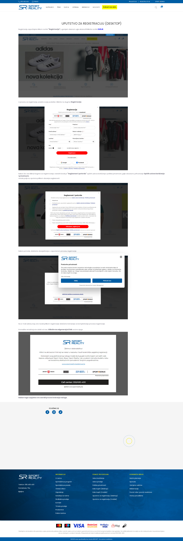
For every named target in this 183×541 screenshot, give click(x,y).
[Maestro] (67, 526)
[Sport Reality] (30, 7)
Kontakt (58, 503)
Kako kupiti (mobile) (100, 492)
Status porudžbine (136, 496)
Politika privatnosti (99, 485)
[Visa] (79, 526)
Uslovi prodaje (98, 482)
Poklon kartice (60, 513)
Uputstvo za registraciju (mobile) (105, 499)
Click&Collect (60, 489)
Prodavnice (59, 510)
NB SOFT (95, 539)
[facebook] (47, 412)
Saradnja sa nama (62, 496)
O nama (58, 478)
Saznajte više (113, 16)
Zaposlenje (59, 492)
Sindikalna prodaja (62, 499)
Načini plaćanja (135, 478)
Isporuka (133, 482)
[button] (158, 8)
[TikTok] (60, 412)
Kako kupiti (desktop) (100, 489)
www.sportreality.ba (81, 539)
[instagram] (54, 412)
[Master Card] (59, 526)
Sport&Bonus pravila (62, 485)
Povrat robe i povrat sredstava (141, 492)
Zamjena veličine (136, 485)
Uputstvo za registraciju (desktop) (105, 496)
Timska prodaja (61, 506)
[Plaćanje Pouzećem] (125, 526)
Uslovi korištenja (98, 478)
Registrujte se (145, 1)
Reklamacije (134, 489)
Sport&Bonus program (63, 482)
